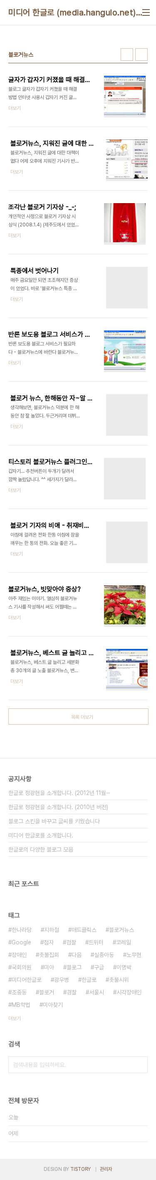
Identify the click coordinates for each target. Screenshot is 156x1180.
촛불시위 (119, 979)
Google (21, 942)
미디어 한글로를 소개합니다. (40, 835)
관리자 (106, 1169)
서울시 (96, 992)
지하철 (51, 930)
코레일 (123, 942)
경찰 (72, 992)
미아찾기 (53, 1004)
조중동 (19, 992)
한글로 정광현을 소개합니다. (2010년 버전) (58, 807)
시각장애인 (128, 992)
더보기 (14, 1018)
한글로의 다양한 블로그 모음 (40, 849)
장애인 (19, 954)
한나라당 (22, 930)
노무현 (133, 954)
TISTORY (80, 1169)
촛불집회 (49, 954)
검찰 (71, 942)
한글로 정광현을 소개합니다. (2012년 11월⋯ (59, 793)
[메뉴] (146, 12)
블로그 (74, 967)
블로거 (46, 992)
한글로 (89, 979)
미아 (49, 967)
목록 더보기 (82, 717)
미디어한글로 (27, 979)
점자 (49, 942)
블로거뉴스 (121, 930)
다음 (77, 954)
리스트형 (141, 54)
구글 (99, 967)
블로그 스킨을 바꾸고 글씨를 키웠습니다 (54, 821)
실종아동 (104, 954)
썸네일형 (127, 54)
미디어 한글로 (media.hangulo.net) (72, 12)
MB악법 (21, 1004)
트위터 (96, 942)
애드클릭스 (84, 930)
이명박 (123, 967)
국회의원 (22, 967)
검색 (139, 1065)
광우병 (61, 979)
